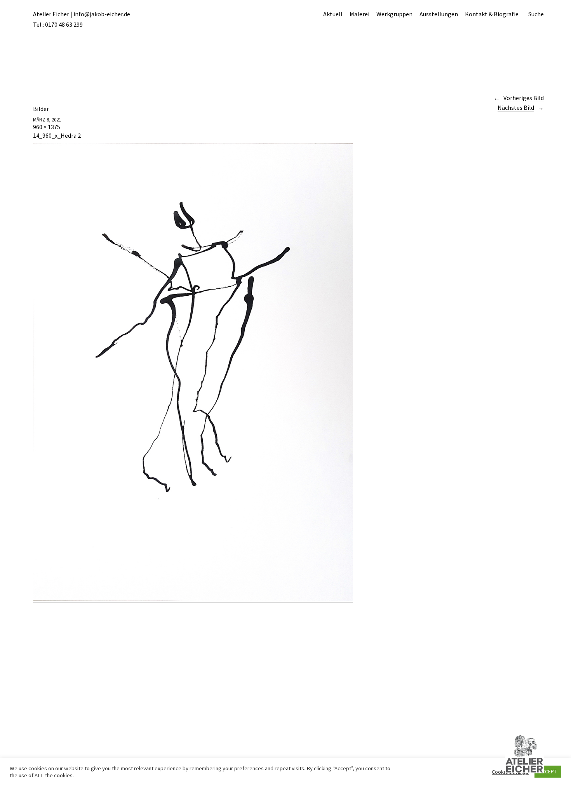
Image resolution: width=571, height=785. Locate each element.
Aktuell (333, 14)
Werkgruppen (394, 14)
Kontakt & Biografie (492, 14)
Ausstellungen (439, 14)
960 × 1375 (46, 127)
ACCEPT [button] (548, 771)
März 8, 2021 (47, 119)
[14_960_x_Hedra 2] (193, 599)
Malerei (359, 14)
